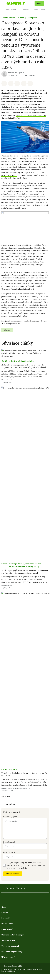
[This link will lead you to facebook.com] (2, 897)
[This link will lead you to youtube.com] (12, 897)
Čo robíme (25, 10)
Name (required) (9, 842)
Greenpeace (32, 18)
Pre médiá (5, 918)
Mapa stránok (7, 929)
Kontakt (4, 913)
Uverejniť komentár (12, 874)
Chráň (21, 18)
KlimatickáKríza (26, 361)
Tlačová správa (8, 18)
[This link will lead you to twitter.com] (7, 897)
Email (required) (9, 852)
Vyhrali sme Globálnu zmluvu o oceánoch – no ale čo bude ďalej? (24, 774)
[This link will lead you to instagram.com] (16, 897)
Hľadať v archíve (9, 957)
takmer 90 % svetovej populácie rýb (21, 253)
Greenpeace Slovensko (15, 888)
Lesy (37, 566)
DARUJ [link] (39, 3)
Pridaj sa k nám (39, 10)
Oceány (13, 361)
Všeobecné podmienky (10, 946)
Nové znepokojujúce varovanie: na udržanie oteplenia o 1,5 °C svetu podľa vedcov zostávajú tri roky (24, 571)
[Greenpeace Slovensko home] (20, 3)
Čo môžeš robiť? (11, 10)
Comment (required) (10, 817)
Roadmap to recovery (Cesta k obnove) (23, 296)
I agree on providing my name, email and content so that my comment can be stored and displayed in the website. (26, 865)
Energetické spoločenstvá (30, 564)
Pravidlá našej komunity (11, 951)
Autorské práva (8, 940)
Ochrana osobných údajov (12, 935)
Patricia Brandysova (16, 73)
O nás (3, 907)
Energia (13, 564)
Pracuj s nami (7, 924)
